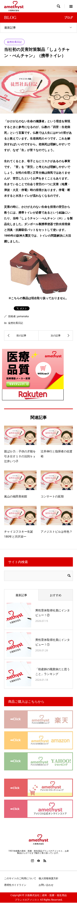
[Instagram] (32, 860)
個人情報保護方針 (48, 878)
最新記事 (10, 27)
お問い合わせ (46, 885)
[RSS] (44, 860)
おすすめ (55, 595)
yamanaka (23, 316)
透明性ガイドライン (15, 885)
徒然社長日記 (14, 42)
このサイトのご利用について (20, 878)
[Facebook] (38, 860)
